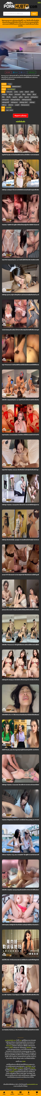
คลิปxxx (4, 105)
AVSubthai (9, 1046)
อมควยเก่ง (17, 94)
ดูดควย (27, 97)
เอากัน (21, 92)
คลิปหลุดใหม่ (5, 100)
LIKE (8, 72)
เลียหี (32, 92)
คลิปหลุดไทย (34, 97)
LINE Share (32, 72)
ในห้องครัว (9, 92)
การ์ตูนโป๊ (11, 1072)
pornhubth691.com (10, 1040)
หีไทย (23, 94)
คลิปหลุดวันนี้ (5, 102)
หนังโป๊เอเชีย (11, 1068)
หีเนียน (29, 94)
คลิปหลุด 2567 (24, 102)
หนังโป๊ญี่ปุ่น (28, 1066)
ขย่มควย (10, 105)
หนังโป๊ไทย (15, 1070)
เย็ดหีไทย (4, 94)
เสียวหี (26, 92)
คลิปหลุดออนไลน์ (26, 100)
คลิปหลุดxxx (14, 102)
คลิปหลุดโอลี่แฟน (15, 100)
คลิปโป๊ (11, 1047)
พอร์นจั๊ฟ (8, 107)
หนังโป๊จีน (32, 1068)
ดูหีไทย (21, 97)
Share (16, 72)
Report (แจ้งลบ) (20, 116)
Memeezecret (25, 105)
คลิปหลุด (12, 89)
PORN (23, 1061)
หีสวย (34, 94)
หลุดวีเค (15, 97)
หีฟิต (3, 97)
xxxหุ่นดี (17, 105)
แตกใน (16, 92)
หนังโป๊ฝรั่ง (20, 1068)
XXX (8, 89)
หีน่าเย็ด (9, 97)
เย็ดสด (11, 94)
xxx (20, 1040)
